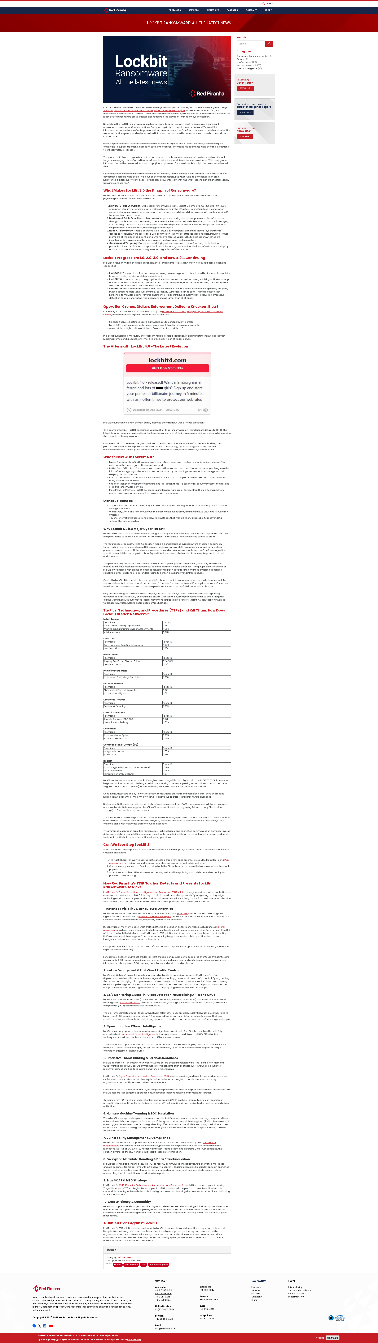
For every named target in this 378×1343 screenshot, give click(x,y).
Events (240, 59)
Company (256, 1296)
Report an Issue (296, 1293)
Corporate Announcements (252, 55)
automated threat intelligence (138, 1034)
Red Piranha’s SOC (130, 1002)
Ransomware (131, 1264)
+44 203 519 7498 (164, 1319)
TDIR (143, 1264)
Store (254, 1300)
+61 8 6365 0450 (163, 1290)
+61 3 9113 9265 (162, 1296)
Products (256, 1287)
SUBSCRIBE (244, 112)
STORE (268, 10)
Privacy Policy (295, 1287)
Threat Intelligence (158, 1264)
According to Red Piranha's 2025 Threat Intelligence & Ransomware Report (144, 110)
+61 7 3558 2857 (163, 1300)
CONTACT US (245, 88)
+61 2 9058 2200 (163, 1293)
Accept (320, 1337)
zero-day (184, 913)
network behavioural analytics (155, 916)
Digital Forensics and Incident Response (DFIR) (144, 1076)
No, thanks (332, 1337)
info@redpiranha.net (165, 1328)
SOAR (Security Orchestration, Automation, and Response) (151, 1185)
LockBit (117, 1264)
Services (255, 1290)
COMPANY (251, 10)
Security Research (246, 65)
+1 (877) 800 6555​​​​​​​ (164, 1309)
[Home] (115, 10)
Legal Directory (296, 1296)
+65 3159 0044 (207, 1290)
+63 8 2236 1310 (207, 1318)
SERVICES (194, 10)
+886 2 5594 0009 (209, 1299)
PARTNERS (232, 10)
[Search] (264, 3)
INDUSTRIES (212, 10)
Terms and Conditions (299, 1290)
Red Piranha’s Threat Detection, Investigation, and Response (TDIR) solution (144, 892)
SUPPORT (271, 3)
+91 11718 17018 (207, 1309)
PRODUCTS (175, 10)
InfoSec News (125, 1257)
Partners (255, 1293)
